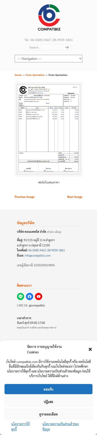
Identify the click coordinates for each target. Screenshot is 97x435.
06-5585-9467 (37, 250)
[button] (90, 349)
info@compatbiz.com (38, 255)
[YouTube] (38, 296)
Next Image (74, 197)
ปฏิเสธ (48, 401)
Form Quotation (35, 75)
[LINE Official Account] (20, 296)
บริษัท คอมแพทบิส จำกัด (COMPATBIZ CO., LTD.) (48, 18)
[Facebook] (29, 296)
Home (18, 75)
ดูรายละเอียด (48, 414)
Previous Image (25, 197)
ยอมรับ (48, 389)
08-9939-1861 (56, 250)
